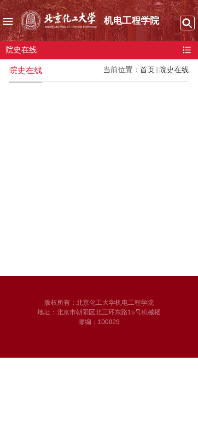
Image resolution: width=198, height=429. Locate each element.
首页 (147, 70)
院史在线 (174, 70)
